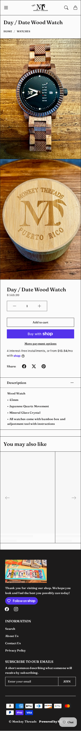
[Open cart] (75, 7)
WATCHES (23, 31)
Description (16, 383)
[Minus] (14, 306)
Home (8, 31)
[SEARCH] (66, 7)
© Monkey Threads (23, 721)
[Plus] (39, 306)
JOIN (67, 681)
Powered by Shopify (54, 721)
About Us (11, 636)
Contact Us (13, 643)
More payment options (41, 343)
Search (10, 629)
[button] (7, 8)
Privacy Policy (15, 650)
